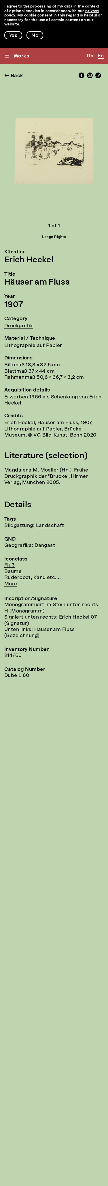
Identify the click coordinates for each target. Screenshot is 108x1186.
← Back (13, 75)
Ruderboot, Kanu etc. (30, 577)
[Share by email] (90, 77)
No (34, 35)
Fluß (9, 565)
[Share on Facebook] (81, 77)
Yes (13, 35)
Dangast (45, 545)
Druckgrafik (18, 326)
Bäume (13, 571)
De (90, 55)
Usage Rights (54, 237)
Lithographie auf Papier (33, 345)
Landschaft (50, 525)
